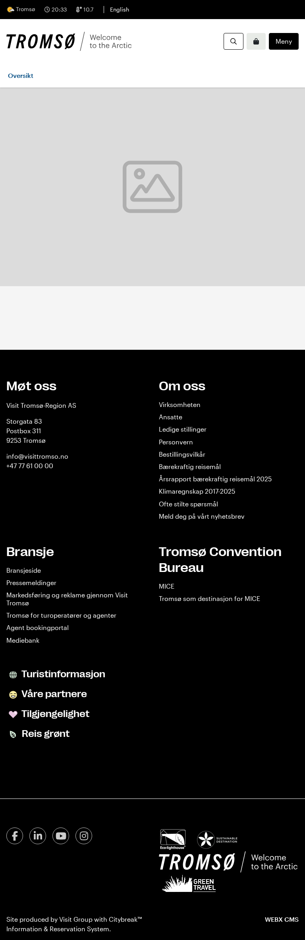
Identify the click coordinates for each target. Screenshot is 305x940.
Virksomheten (180, 404)
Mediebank (22, 640)
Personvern (176, 442)
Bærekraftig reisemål (190, 466)
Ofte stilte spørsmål (188, 504)
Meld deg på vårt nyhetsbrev (202, 516)
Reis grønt (44, 733)
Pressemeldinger (31, 582)
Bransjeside (23, 570)
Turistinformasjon (62, 674)
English (119, 9)
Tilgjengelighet (54, 713)
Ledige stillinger (183, 429)
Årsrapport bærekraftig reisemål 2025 (215, 479)
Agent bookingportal (37, 627)
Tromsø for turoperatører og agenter (61, 615)
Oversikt (20, 75)
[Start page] (68, 41)
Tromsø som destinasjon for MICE (209, 598)
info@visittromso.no (37, 456)
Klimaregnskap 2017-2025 (197, 491)
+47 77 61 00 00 (29, 465)
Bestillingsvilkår (182, 454)
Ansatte (170, 417)
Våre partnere (53, 694)
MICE (166, 586)
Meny (284, 41)
